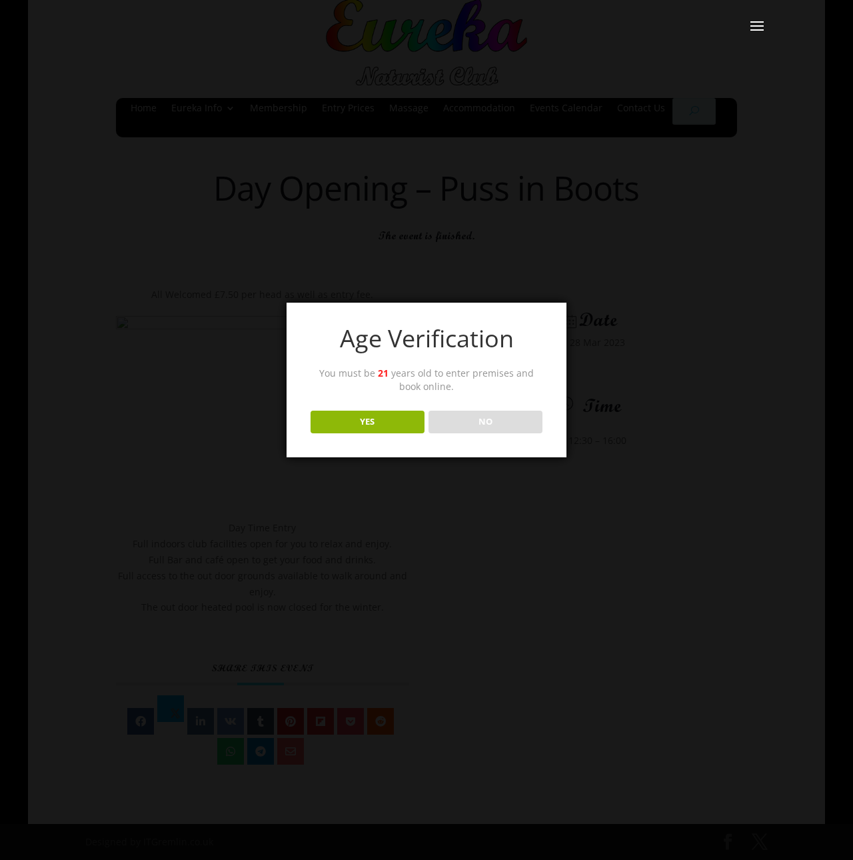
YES (367, 421)
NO (485, 421)
